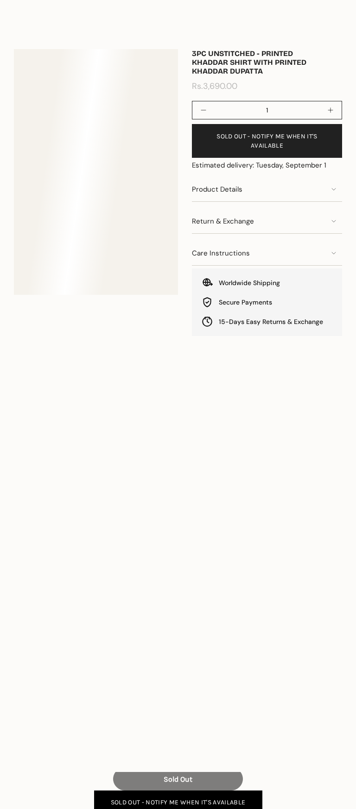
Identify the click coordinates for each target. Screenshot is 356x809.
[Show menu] (18, 33)
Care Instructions (221, 253)
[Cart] (336, 33)
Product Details (217, 189)
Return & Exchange (223, 221)
